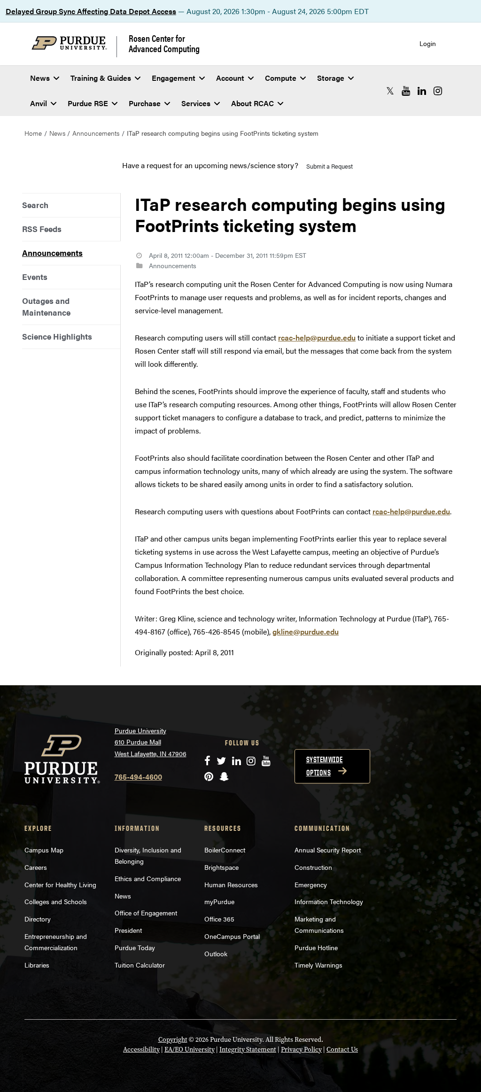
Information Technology (329, 901)
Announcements (95, 133)
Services (195, 103)
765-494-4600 (138, 776)
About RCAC (252, 103)
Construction (313, 867)
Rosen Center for (164, 43)
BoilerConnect (224, 849)
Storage (330, 77)
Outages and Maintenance (46, 306)
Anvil (38, 103)
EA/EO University (189, 1049)
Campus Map (43, 849)
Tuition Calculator (140, 964)
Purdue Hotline (316, 947)
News (40, 77)
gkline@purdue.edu (305, 631)
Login (427, 43)
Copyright (172, 1039)
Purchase (145, 103)
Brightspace (221, 867)
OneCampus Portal (232, 936)
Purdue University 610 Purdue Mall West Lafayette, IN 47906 (150, 742)
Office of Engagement (146, 912)
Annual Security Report (328, 849)
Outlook (215, 953)
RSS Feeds (42, 228)
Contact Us (342, 1049)
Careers (35, 867)
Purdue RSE (88, 103)
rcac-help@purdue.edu (317, 337)
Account (230, 77)
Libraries (36, 964)
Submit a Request (329, 166)
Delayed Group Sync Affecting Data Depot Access (91, 11)
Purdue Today (135, 947)
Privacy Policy (301, 1049)
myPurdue (219, 901)
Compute (280, 77)
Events (34, 276)
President (128, 930)
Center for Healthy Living (60, 884)
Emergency (311, 884)
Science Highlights (57, 336)
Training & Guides (100, 77)
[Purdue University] (74, 46)
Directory (37, 918)
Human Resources (231, 884)
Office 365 (219, 918)
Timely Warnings (318, 964)
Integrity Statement (247, 1049)
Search (35, 204)
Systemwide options (324, 766)
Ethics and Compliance (148, 878)
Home (33, 133)
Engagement (173, 77)
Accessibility (141, 1049)
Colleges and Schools (55, 901)
